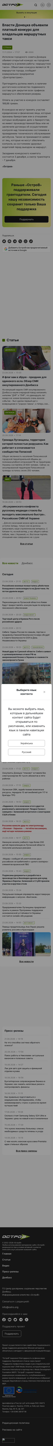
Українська (26, 743)
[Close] (44, 692)
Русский (26, 752)
